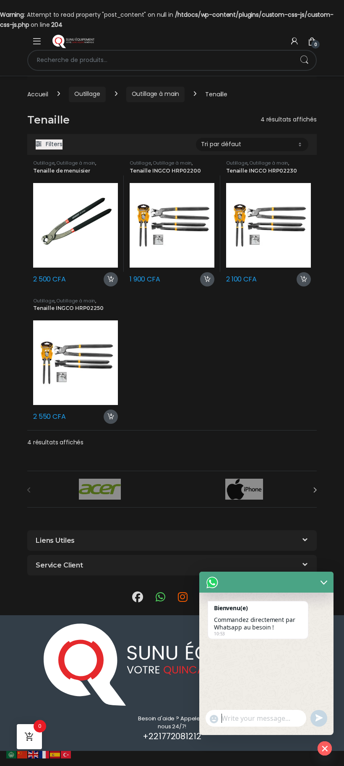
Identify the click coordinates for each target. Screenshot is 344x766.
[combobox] (160, 60)
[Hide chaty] (325, 748)
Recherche (304, 60)
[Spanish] (55, 754)
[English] (33, 754)
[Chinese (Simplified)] (22, 754)
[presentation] (315, 490)
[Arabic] (11, 754)
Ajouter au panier (107, 279)
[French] (44, 754)
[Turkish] (66, 754)
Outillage (87, 94)
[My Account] (294, 41)
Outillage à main (156, 94)
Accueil (37, 94)
